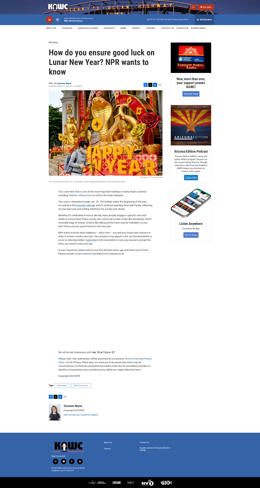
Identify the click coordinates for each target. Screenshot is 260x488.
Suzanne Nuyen (64, 83)
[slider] (61, 19)
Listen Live (182, 28)
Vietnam (73, 195)
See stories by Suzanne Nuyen (81, 414)
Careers (107, 449)
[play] (49, 19)
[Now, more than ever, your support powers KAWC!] (191, 58)
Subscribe (191, 177)
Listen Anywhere (190, 224)
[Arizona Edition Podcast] (191, 125)
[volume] (57, 20)
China (81, 195)
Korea (88, 195)
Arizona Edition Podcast (191, 151)
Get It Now (191, 235)
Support (150, 28)
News (123, 28)
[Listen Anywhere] (191, 203)
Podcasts (109, 28)
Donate (207, 7)
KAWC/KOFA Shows (88, 28)
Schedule (67, 28)
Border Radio (198, 28)
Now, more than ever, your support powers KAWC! (191, 83)
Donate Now (191, 93)
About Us (51, 28)
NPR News (53, 42)
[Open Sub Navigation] (58, 28)
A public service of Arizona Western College (155, 449)
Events (136, 28)
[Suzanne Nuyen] (55, 412)
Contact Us (167, 28)
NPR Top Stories (81, 385)
